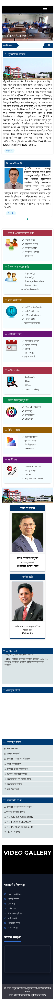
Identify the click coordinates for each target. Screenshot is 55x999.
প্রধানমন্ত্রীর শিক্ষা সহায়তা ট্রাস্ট (18, 779)
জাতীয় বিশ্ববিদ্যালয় (13, 763)
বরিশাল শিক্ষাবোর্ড (13, 753)
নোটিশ (27, 348)
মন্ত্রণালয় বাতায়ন (31, 436)
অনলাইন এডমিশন (32, 251)
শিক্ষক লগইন (30, 273)
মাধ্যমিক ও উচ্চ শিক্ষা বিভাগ (17, 769)
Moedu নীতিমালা (33, 407)
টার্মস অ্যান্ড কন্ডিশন (15, 913)
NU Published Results (19, 827)
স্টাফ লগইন (29, 277)
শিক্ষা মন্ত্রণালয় (12, 748)
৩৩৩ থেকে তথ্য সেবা (33, 466)
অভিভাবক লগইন (31, 244)
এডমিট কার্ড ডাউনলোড (33, 307)
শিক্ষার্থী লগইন (30, 240)
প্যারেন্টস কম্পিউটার (38, 995)
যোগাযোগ (11, 904)
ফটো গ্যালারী (30, 352)
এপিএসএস (29, 419)
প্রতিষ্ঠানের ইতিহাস (32, 340)
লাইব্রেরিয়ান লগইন (31, 289)
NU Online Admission (19, 816)
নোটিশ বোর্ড (12, 908)
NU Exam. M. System (18, 821)
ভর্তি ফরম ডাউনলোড (32, 323)
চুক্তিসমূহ (28, 411)
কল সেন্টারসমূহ (30, 470)
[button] (25, 39)
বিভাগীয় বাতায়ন (30, 444)
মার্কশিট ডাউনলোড (32, 311)
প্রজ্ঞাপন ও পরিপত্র (32, 389)
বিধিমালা (28, 381)
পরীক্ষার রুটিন (30, 319)
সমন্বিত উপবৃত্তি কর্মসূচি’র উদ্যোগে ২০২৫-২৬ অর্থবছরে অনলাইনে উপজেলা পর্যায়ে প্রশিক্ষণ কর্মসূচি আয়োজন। (26, 655)
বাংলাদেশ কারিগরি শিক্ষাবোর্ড (16, 774)
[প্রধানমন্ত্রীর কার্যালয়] (27, 532)
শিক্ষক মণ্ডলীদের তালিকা (34, 281)
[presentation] (5, 25)
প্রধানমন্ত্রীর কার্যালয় (14, 784)
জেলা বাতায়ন (29, 448)
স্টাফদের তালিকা (31, 285)
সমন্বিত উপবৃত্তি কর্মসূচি (15, 811)
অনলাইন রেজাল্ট (31, 247)
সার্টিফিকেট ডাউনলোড (33, 315)
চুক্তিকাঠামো (29, 415)
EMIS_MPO (13, 832)
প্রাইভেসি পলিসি (14, 923)
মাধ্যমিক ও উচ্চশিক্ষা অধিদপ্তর (18, 758)
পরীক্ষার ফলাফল (31, 344)
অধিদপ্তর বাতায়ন (30, 440)
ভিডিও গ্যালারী (29, 356)
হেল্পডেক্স (28, 474)
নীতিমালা (28, 385)
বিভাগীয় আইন (30, 377)
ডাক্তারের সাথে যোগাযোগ (34, 478)
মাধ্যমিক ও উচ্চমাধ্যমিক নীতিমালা (19, 806)
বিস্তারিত (9, 150)
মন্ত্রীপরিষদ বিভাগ (13, 789)
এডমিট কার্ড (28, 255)
